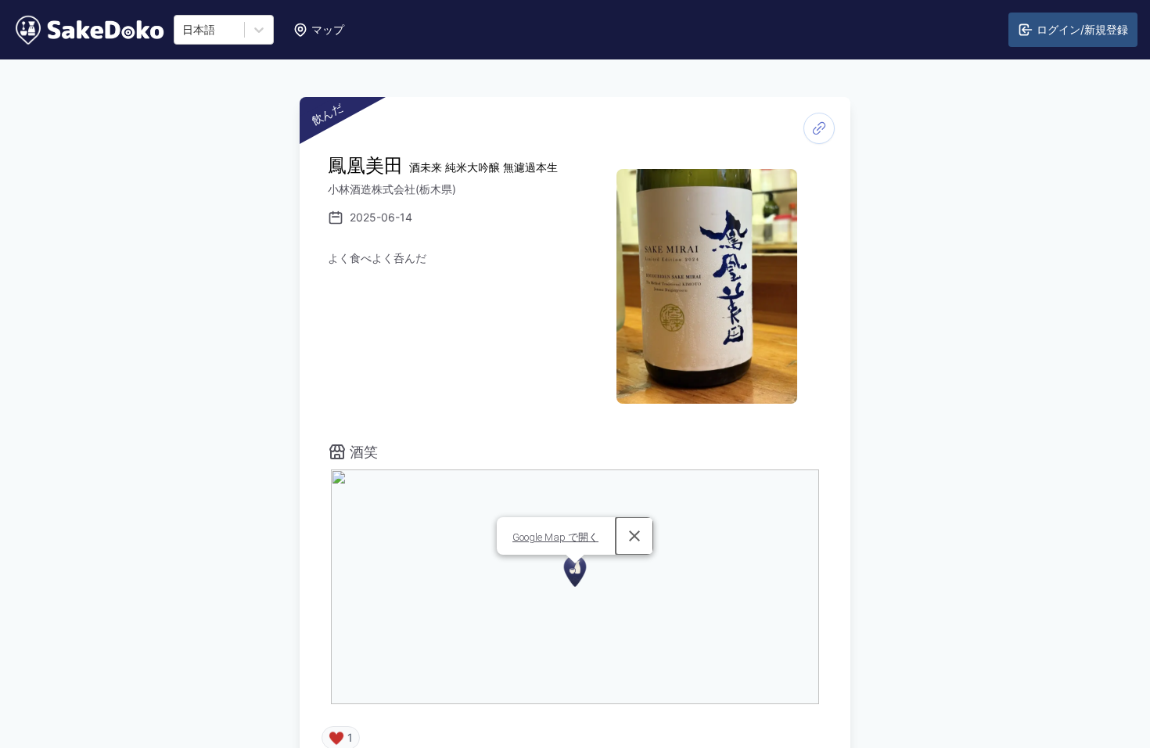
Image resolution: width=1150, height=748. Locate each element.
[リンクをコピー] (819, 128)
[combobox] (183, 30)
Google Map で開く (555, 537)
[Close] (634, 536)
